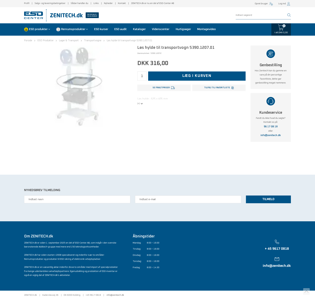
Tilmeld (268, 199)
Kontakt (122, 3)
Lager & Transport (69, 40)
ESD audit (120, 29)
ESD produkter (38, 29)
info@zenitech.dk (271, 135)
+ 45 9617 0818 (277, 248)
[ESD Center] (34, 15)
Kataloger (139, 29)
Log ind (282, 4)
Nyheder (108, 3)
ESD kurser (101, 29)
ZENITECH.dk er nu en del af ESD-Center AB (152, 3)
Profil (26, 3)
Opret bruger (261, 4)
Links (96, 3)
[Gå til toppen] (306, 291)
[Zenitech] (73, 15)
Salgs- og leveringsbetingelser (50, 3)
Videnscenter (160, 29)
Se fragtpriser (161, 88)
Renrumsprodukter (73, 29)
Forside (28, 40)
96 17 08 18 (271, 126)
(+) (138, 104)
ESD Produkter (45, 40)
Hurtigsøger (183, 29)
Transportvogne (92, 40)
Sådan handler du (79, 3)
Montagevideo (206, 29)
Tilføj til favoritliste (217, 88)
